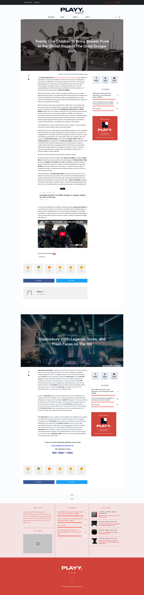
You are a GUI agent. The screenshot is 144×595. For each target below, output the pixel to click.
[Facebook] (106, 2)
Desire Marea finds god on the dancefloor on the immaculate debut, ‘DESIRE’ (101, 95)
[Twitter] (110, 2)
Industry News (70, 37)
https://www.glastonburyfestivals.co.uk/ (62, 445)
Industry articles (62, 37)
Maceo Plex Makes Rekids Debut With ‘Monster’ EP (108, 533)
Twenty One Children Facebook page (77, 74)
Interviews (44, 192)
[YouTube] (118, 2)
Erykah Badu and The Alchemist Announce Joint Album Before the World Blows (109, 542)
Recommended (102, 513)
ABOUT (88, 17)
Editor (39, 292)
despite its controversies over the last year (65, 77)
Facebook (70, 452)
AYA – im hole (96, 108)
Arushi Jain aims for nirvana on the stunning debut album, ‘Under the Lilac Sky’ (69, 532)
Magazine (76, 37)
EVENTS (75, 17)
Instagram (61, 452)
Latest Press (108, 511)
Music (112, 521)
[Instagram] (114, 2)
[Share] (28, 76)
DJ (40, 192)
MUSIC (62, 17)
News (54, 192)
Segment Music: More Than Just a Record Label (109, 516)
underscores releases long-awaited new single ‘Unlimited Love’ (109, 524)
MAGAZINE (51, 17)
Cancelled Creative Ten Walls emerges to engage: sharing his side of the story (62, 196)
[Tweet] (28, 79)
